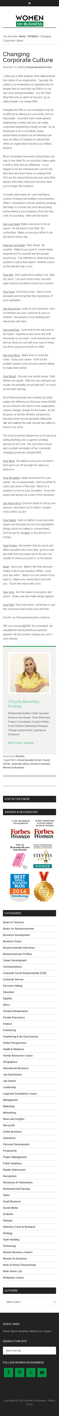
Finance (7, 1023)
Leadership (9, 1087)
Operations (9, 1138)
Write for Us (36, 1331)
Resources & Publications (18, 1182)
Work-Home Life (12, 1271)
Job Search (9, 1080)
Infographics (10, 1061)
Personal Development (16, 1144)
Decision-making (12, 985)
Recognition (10, 1176)
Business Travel (12, 941)
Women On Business (13, 767)
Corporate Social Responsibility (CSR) (24, 973)
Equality (7, 998)
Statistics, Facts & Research (19, 1226)
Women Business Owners (18, 1252)
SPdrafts (20, 756)
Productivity (10, 1150)
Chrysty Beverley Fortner (23, 704)
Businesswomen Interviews (19, 947)
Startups (8, 1220)
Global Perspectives (14, 1042)
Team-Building (11, 1239)
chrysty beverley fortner (29, 760)
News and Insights (13, 1119)
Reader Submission (14, 1169)
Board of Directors (13, 922)
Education (8, 992)
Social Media (10, 1207)
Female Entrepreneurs (15, 1011)
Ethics (6, 1004)
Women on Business (29, 20)
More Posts (15, 742)
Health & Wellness (13, 1049)
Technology (9, 1245)
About (14, 1331)
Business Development (16, 935)
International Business (16, 1068)
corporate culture (20, 763)
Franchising (9, 1030)
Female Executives (14, 1017)
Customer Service (13, 979)
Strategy (8, 1233)
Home (6, 1331)
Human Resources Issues (18, 1055)
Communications (12, 966)
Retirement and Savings (16, 1188)
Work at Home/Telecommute (19, 1264)
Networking (9, 1112)
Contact (47, 1331)
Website (29, 742)
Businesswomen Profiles (17, 954)
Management (10, 1100)
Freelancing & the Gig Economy (20, 1036)
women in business (40, 763)
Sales (6, 1195)
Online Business (12, 1131)
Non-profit (9, 1125)
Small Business (12, 1201)
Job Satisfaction (12, 1074)
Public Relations (12, 1163)
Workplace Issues (13, 1277)
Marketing (8, 1106)
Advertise (23, 1331)
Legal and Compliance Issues (20, 1093)
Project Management (15, 1157)
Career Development (15, 960)
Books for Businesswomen (18, 928)
